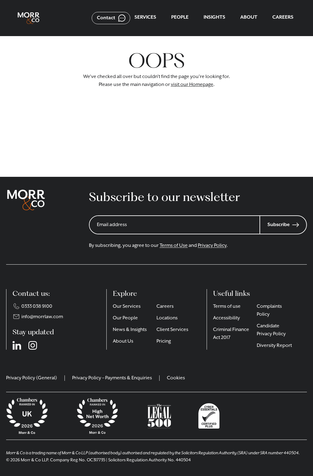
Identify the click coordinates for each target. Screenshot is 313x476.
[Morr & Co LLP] (28, 18)
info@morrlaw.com (42, 317)
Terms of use (227, 306)
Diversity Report (274, 345)
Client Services (172, 330)
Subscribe (278, 225)
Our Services (127, 306)
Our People (125, 318)
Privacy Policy (212, 245)
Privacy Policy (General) (31, 378)
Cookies (176, 378)
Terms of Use (174, 245)
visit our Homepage (192, 84)
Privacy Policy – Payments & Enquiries (112, 378)
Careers (165, 306)
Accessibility (226, 318)
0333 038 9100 (36, 306)
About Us (123, 341)
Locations (167, 318)
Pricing (163, 341)
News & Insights (130, 330)
